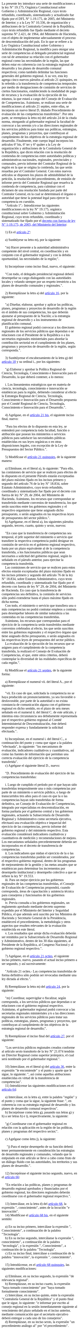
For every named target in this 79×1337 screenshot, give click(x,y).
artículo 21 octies (41, 956)
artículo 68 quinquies (50, 1265)
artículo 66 (12, 1177)
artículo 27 (57, 1036)
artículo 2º (23, 232)
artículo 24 (53, 986)
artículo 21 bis (39, 415)
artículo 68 (55, 1204)
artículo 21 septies (39, 670)
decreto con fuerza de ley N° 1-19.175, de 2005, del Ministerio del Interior (38, 222)
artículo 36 (57, 1066)
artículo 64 (9, 1089)
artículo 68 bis (38, 1215)
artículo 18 (9, 361)
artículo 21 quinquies (41, 457)
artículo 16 (52, 293)
